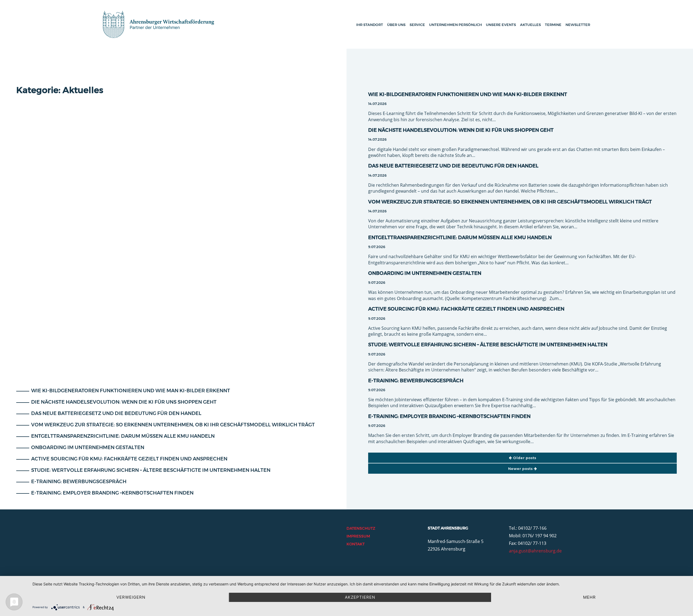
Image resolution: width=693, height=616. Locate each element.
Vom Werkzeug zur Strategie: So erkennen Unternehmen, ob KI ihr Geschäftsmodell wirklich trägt (172, 425)
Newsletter (577, 24)
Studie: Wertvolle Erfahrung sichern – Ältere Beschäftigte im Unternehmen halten (150, 470)
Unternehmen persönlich (455, 24)
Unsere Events (501, 24)
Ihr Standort (369, 24)
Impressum (358, 536)
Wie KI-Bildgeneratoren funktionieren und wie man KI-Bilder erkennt (130, 391)
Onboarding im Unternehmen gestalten (87, 447)
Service (417, 24)
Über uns (396, 24)
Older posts (524, 458)
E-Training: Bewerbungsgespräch (78, 482)
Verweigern (130, 597)
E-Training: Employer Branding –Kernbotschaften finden (112, 493)
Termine (553, 24)
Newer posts (521, 468)
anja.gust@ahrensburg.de (535, 551)
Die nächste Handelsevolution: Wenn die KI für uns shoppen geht (123, 402)
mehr (589, 597)
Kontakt (355, 544)
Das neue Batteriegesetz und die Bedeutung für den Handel (115, 413)
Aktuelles (530, 24)
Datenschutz (360, 528)
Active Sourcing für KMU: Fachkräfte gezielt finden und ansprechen (128, 459)
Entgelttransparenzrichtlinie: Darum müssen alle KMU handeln (122, 436)
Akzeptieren (360, 597)
